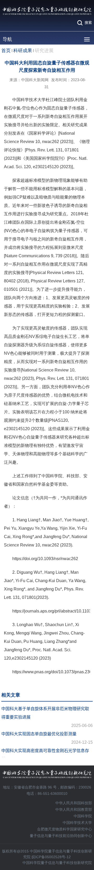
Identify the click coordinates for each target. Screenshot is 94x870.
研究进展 (44, 50)
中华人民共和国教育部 (73, 809)
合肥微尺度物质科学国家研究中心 (64, 829)
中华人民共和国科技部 (73, 803)
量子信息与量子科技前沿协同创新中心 (61, 836)
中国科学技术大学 (77, 822)
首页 (6, 50)
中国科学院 (83, 816)
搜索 (88, 22)
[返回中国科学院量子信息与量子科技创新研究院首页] (47, 11)
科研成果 (22, 50)
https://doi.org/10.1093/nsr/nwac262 (45, 558)
